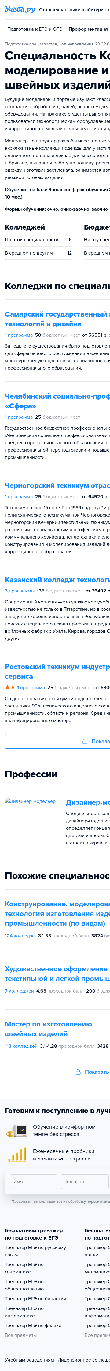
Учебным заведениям (29, 1360)
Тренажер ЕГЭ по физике (33, 1326)
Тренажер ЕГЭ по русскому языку (35, 1251)
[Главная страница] (20, 9)
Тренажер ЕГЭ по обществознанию (24, 1285)
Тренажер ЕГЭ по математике (24, 1268)
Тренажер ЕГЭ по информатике (24, 1312)
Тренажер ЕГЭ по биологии (35, 1299)
